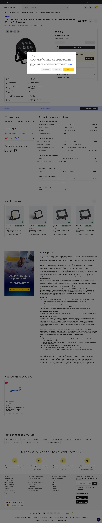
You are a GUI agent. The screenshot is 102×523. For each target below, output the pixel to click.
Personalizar (46, 69)
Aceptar (68, 69)
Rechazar (57, 69)
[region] (51, 63)
